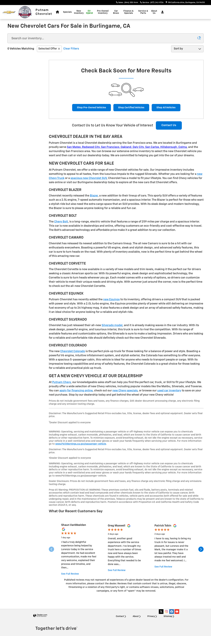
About (136, 616)
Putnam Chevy (61, 382)
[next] (201, 549)
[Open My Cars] (161, 12)
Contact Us (168, 125)
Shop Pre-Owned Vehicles (91, 107)
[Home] (9, 12)
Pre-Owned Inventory (102, 12)
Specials (67, 12)
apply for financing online (76, 390)
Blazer (94, 195)
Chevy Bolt (61, 221)
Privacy (151, 616)
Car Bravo (116, 12)
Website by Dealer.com (40, 615)
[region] (126, 549)
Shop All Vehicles (165, 107)
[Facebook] (171, 611)
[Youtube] (177, 611)
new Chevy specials (125, 390)
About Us (154, 12)
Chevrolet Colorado (72, 351)
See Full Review (70, 574)
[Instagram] (166, 611)
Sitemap (168, 616)
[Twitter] (161, 611)
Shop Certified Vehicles (131, 107)
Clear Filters (71, 48)
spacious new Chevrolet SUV (88, 178)
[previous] (51, 549)
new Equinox (111, 299)
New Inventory (79, 12)
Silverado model (112, 325)
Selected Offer (47, 48)
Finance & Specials (128, 12)
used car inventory (169, 390)
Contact (120, 616)
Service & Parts (143, 12)
